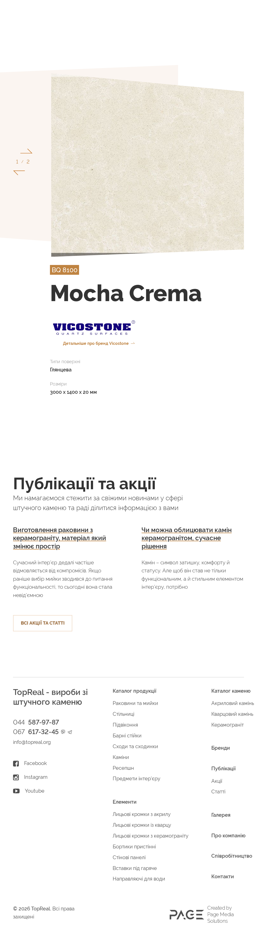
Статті (218, 792)
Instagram (35, 777)
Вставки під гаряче (135, 868)
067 (36, 732)
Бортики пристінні (134, 847)
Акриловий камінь (232, 703)
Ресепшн (123, 768)
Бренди (220, 748)
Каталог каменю (230, 691)
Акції (216, 781)
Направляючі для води (139, 879)
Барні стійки (127, 736)
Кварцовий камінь (232, 714)
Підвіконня (125, 725)
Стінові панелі (129, 857)
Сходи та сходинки (135, 746)
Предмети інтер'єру (136, 779)
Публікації (223, 769)
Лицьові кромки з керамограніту (150, 836)
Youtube (34, 791)
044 (36, 722)
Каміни (121, 757)
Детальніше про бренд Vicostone (96, 343)
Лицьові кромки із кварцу (142, 825)
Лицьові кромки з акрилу (142, 814)
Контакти (222, 877)
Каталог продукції (134, 691)
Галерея (220, 815)
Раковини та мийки (135, 703)
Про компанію (228, 836)
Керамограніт (227, 725)
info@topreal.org (32, 742)
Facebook (35, 763)
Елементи (125, 802)
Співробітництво (231, 856)
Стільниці (123, 714)
